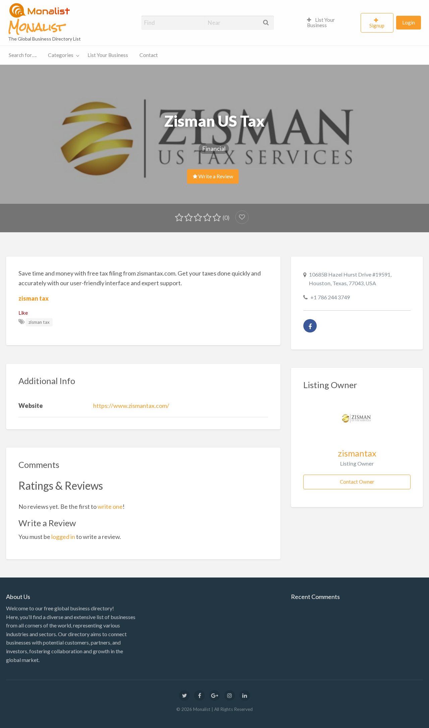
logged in (63, 536)
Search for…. (23, 55)
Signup (376, 25)
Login (408, 22)
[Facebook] (310, 325)
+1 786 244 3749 (330, 297)
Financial (214, 148)
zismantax (357, 453)
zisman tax (33, 298)
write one (110, 506)
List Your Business (321, 22)
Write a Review (215, 176)
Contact (148, 55)
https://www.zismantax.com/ (131, 405)
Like (23, 313)
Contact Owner (357, 482)
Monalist (36, 27)
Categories (60, 55)
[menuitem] (331, 23)
